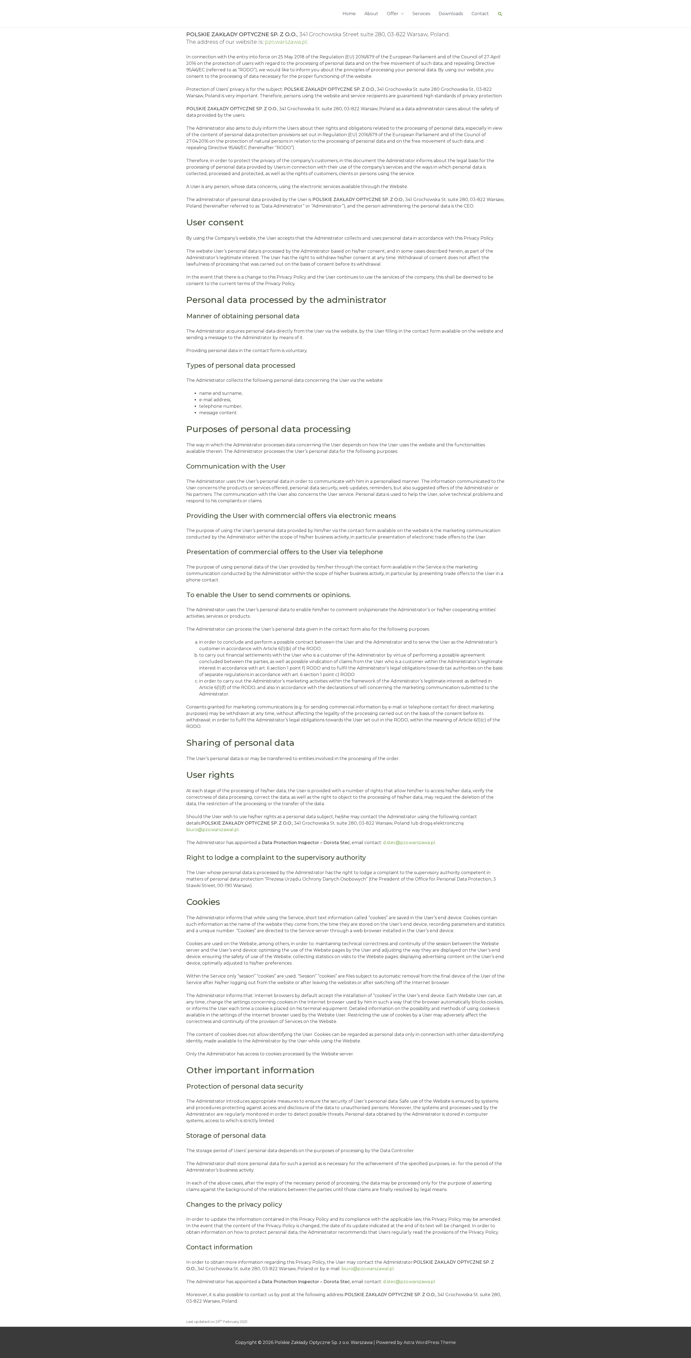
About (371, 13)
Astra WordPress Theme (430, 1342)
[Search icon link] (500, 14)
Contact (480, 13)
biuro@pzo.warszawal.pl (212, 829)
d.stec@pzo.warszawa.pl (409, 842)
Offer (392, 13)
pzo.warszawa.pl (286, 42)
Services (421, 13)
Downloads (451, 13)
